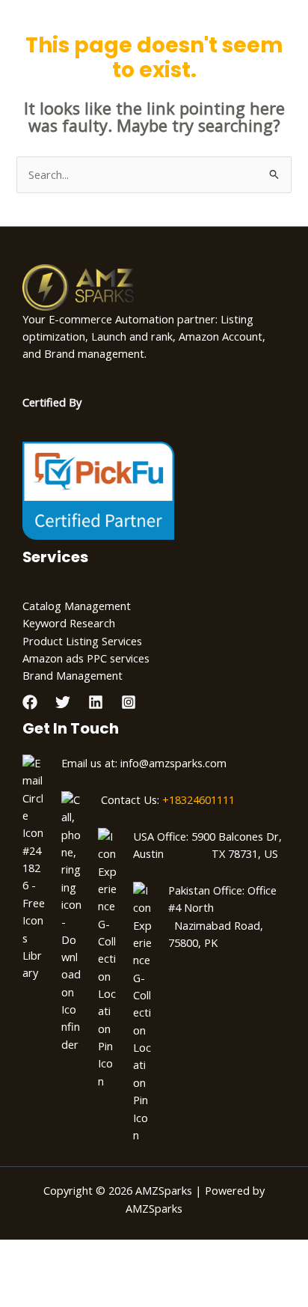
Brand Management (72, 675)
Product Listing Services (82, 640)
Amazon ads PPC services (86, 658)
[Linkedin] (95, 702)
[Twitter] (62, 702)
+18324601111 (198, 799)
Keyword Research (68, 622)
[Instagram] (128, 702)
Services (55, 556)
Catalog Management (76, 605)
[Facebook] (29, 702)
